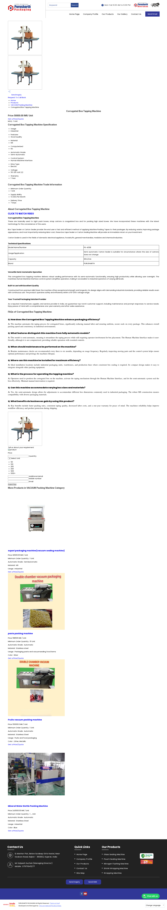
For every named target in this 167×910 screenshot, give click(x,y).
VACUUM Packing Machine (21, 105)
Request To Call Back (17, 97)
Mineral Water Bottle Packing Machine (28, 806)
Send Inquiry (16, 95)
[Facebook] (82, 895)
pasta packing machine (20, 633)
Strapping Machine (113, 873)
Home (13, 100)
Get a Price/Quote (16, 119)
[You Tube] (85, 895)
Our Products (108, 14)
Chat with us (152, 896)
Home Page (74, 14)
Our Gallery (122, 14)
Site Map (80, 873)
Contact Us (136, 14)
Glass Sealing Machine (114, 854)
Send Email (152, 14)
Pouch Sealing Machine (114, 859)
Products (14, 102)
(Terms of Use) (55, 903)
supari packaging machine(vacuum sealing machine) (36, 550)
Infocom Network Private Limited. (50, 906)
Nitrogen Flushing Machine (116, 863)
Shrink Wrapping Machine (116, 868)
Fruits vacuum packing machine (25, 719)
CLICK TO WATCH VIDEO (21, 213)
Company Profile (90, 14)
